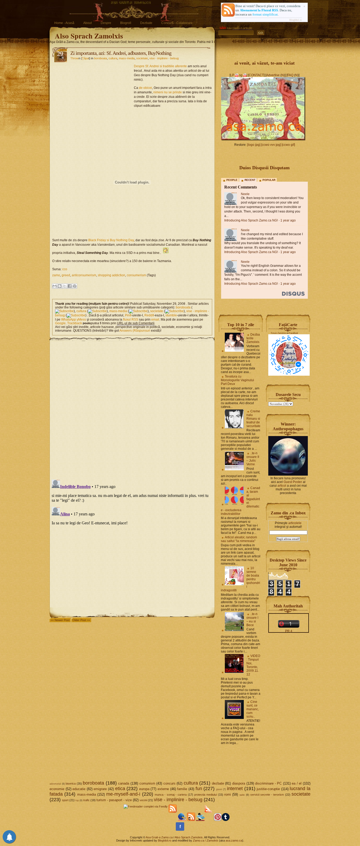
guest (219, 789)
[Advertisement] (93, 96)
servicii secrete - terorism (267, 794)
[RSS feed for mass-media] (138, 311)
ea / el (296, 783)
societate (142, 58)
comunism (147, 783)
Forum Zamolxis (278, 333)
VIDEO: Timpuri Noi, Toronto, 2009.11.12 (253, 665)
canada (123, 783)
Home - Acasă (64, 23)
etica (120, 788)
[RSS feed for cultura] (97, 311)
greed (66, 275)
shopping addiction (111, 275)
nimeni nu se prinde (167, 92)
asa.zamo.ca (234, 840)
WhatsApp (68, 319)
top (77, 800)
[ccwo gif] (288, 145)
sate (242, 794)
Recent (250, 179)
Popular (268, 179)
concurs (169, 783)
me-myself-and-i (123, 794)
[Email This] (54, 286)
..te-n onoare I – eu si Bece (252, 619)
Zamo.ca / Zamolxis (205, 840)
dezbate (218, 783)
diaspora (238, 783)
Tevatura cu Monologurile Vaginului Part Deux (237, 380)
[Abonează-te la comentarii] (191, 819)
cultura (113, 58)
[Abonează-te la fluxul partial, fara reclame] (209, 819)
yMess (81, 319)
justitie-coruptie (268, 789)
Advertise (273, 75)
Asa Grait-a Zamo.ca (159, 837)
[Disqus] (132, 407)
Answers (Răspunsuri (134, 330)
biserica (71, 783)
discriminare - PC (268, 783)
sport (65, 800)
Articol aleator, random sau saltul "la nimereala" (239, 539)
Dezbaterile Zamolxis (253, 338)
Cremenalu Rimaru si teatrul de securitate (253, 418)
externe (163, 789)
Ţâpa (85, 58)
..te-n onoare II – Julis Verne (252, 458)
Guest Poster (293, 482)
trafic (86, 800)
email (155, 319)
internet (235, 788)
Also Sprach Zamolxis (89, 36)
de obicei (145, 88)
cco (64, 269)
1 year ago (288, 220)
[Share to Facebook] (69, 286)
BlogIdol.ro (295, 19)
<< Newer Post (60, 620)
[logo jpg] (253, 145)
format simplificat (265, 14)
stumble (171, 315)
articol (282, 485)
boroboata (100, 58)
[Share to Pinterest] (74, 286)
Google (60, 323)
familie (182, 789)
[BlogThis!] (59, 286)
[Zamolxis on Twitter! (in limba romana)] (182, 819)
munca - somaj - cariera (171, 794)
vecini (143, 800)
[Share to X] (64, 286)
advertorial (55, 783)
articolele (294, 523)
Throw (74, 58)
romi (227, 794)
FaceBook (293, 333)
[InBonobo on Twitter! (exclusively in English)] (200, 819)
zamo (56, 275)
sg (240, 75)
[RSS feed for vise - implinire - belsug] (76, 315)
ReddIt (149, 315)
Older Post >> (81, 620)
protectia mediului (205, 794)
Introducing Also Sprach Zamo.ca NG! (251, 220)
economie (57, 789)
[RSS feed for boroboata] (64, 311)
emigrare (100, 789)
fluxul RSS (130, 319)
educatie (78, 789)
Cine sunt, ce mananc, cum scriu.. (252, 709)
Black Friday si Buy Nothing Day (111, 240)
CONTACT (256, 75)
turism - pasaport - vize (114, 800)
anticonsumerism (84, 275)
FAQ (290, 75)
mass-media (127, 58)
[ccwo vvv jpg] (271, 145)
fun (199, 788)
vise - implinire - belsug (164, 58)
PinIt (128, 315)
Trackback (74, 323)
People (231, 179)
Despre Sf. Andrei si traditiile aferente (160, 66)
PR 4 (288, 631)
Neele (245, 194)
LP (232, 75)
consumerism (136, 275)
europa (144, 789)
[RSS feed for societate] (174, 311)
